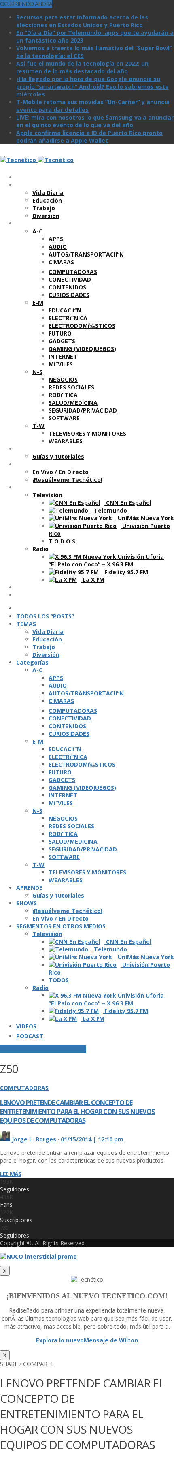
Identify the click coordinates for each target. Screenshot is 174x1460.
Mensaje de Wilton (111, 1340)
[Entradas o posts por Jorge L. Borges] (5, 1139)
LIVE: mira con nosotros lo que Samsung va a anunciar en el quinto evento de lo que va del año (95, 121)
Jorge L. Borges (34, 1139)
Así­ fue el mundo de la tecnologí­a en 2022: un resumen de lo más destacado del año (82, 67)
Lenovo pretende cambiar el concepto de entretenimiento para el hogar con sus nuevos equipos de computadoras (77, 1111)
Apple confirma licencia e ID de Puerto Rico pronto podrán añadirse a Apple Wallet (89, 136)
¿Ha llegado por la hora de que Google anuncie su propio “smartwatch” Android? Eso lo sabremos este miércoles (92, 86)
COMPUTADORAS (24, 1088)
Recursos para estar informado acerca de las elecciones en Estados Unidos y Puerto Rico (82, 21)
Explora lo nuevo (60, 1340)
